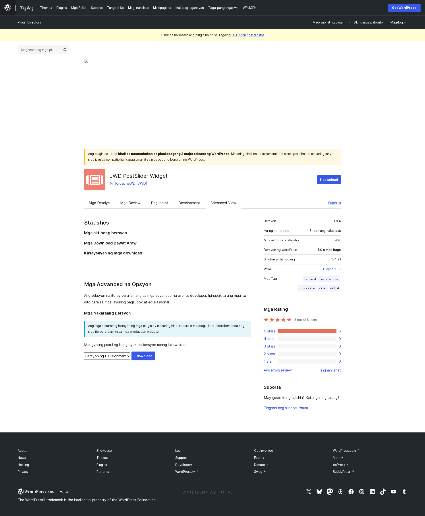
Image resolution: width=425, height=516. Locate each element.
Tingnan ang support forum (286, 408)
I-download (329, 180)
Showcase (104, 450)
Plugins (102, 465)
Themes (102, 457)
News (22, 457)
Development (189, 203)
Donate (261, 465)
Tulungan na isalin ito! (248, 35)
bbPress (341, 465)
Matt (338, 457)
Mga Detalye (99, 203)
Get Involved (263, 450)
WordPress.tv (187, 471)
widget (334, 288)
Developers (184, 465)
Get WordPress (404, 8)
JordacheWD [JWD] (130, 183)
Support (181, 457)
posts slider (307, 288)
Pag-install (159, 203)
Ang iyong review (278, 370)
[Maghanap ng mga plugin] (64, 49)
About (22, 450)
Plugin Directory (29, 22)
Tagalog (65, 492)
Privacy (23, 471)
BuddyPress (343, 471)
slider (322, 288)
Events (259, 457)
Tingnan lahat (330, 370)
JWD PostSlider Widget (139, 176)
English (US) (332, 269)
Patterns (103, 471)
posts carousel (329, 279)
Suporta (334, 203)
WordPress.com (346, 450)
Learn (179, 450)
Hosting (23, 465)
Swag (260, 471)
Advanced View (223, 203)
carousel (310, 279)
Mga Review (130, 203)
